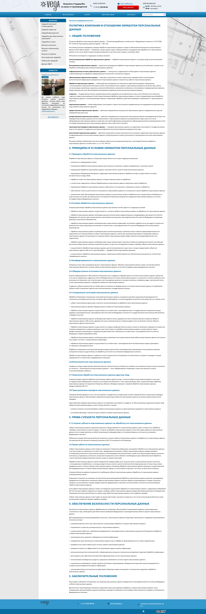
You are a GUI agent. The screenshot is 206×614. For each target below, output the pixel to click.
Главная (48, 15)
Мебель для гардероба (50, 60)
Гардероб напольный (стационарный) (49, 25)
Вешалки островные (49, 54)
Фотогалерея (68, 15)
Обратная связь (108, 15)
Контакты (131, 15)
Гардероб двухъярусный (50, 33)
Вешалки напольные (49, 45)
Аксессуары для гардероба (51, 57)
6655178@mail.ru (126, 3)
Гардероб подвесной (49, 29)
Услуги (87, 15)
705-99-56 (100, 7)
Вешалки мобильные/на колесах (50, 49)
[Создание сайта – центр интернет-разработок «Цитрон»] (161, 611)
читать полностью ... (48, 111)
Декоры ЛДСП (47, 64)
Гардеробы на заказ (48, 42)
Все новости (53, 117)
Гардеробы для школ (50, 75)
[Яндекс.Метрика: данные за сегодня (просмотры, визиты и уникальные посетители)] (149, 612)
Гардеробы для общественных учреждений (52, 37)
